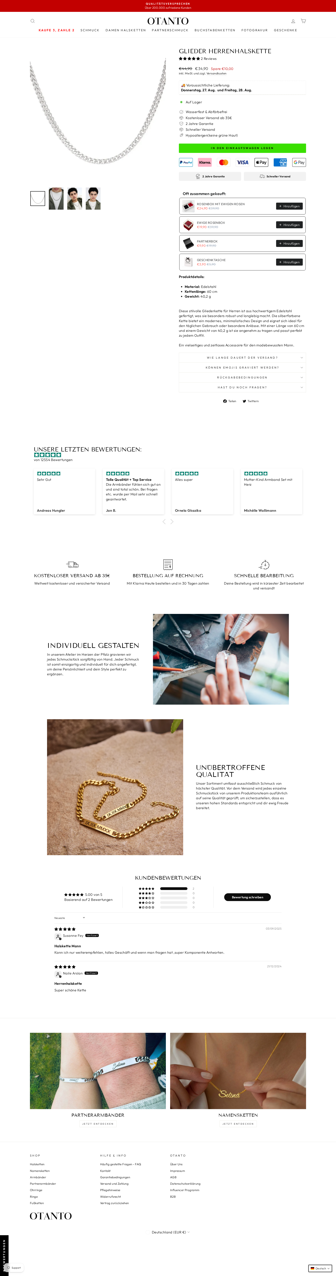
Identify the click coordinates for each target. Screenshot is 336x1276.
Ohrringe (36, 1190)
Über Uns (176, 1164)
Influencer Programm (185, 1190)
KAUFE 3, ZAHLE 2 (57, 30)
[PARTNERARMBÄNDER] (98, 1071)
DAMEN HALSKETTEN (126, 30)
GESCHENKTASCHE (211, 260)
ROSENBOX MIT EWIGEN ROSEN (221, 204)
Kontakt (105, 1171)
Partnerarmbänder (43, 1183)
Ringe (34, 1196)
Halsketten (37, 1164)
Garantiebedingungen (115, 1177)
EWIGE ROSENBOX (211, 223)
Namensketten (40, 1171)
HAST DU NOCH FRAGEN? (242, 387)
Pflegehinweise (110, 1190)
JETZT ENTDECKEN (98, 1123)
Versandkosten (216, 73)
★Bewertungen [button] (4, 1255)
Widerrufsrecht (110, 1196)
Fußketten (37, 1203)
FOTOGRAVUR (255, 30)
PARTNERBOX (207, 241)
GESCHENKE (286, 30)
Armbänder (38, 1177)
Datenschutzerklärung (185, 1183)
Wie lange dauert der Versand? (242, 357)
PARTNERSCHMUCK (170, 30)
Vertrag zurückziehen (114, 1203)
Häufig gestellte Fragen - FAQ (120, 1164)
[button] (190, 58)
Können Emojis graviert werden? (242, 367)
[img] (170, 454)
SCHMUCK (90, 30)
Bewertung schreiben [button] (247, 897)
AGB (173, 1177)
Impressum (177, 1171)
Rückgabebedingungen (242, 377)
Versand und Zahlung (114, 1183)
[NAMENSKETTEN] (238, 1071)
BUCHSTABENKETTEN (215, 30)
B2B (173, 1196)
